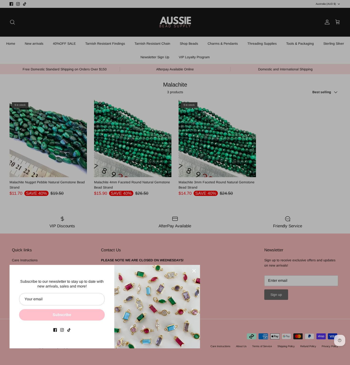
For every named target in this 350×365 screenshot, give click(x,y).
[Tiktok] (69, 330)
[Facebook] (55, 330)
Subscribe (62, 315)
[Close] (194, 271)
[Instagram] (62, 330)
